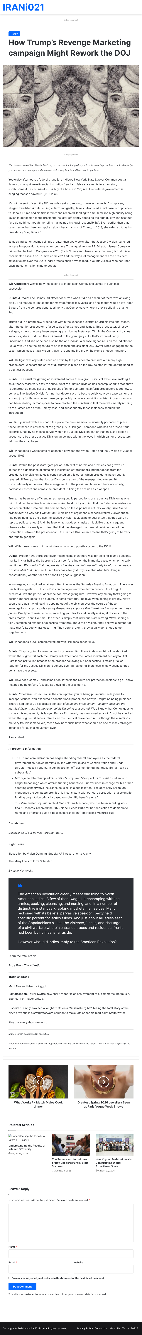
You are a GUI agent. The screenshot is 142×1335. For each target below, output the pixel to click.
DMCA (134, 1328)
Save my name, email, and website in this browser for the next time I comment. (58, 1278)
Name (13, 1246)
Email (13, 1262)
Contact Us (101, 1328)
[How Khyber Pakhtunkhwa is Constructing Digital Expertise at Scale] (114, 1145)
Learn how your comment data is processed (80, 1294)
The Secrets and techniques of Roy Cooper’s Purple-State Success (70, 1163)
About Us (114, 1328)
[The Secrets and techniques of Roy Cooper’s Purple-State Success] (71, 1145)
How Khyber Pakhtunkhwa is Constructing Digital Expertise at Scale (114, 1163)
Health (14, 33)
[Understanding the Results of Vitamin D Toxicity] (27, 1138)
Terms (125, 1328)
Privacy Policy (85, 1328)
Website (78, 1262)
